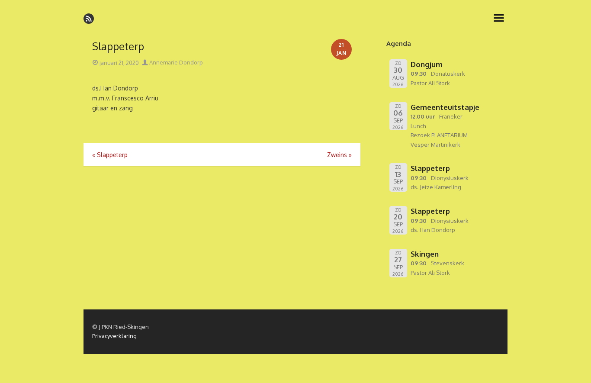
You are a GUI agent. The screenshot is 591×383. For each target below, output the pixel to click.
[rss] (89, 18)
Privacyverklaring (114, 335)
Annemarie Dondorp (175, 62)
